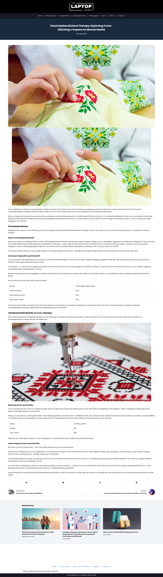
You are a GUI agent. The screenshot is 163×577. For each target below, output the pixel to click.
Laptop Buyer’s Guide (79, 16)
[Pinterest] (100, 482)
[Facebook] (26, 482)
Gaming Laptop (93, 16)
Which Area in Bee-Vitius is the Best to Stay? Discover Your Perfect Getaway (38, 533)
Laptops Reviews (64, 16)
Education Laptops (50, 16)
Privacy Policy (65, 566)
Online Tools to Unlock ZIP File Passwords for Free (120, 532)
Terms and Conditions (81, 566)
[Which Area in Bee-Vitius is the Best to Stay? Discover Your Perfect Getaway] (41, 518)
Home (40, 16)
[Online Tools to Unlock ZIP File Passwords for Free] (122, 518)
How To (104, 16)
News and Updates (81, 34)
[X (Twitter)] (63, 482)
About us (112, 16)
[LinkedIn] (136, 482)
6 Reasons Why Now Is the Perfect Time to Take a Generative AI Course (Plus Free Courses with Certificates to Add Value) (80, 534)
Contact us (121, 16)
